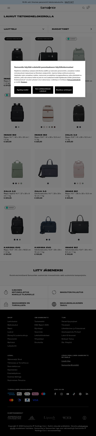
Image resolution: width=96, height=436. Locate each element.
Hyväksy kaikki (22, 90)
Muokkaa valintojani (64, 90)
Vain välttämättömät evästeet (43, 90)
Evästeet (24, 82)
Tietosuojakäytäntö (73, 80)
